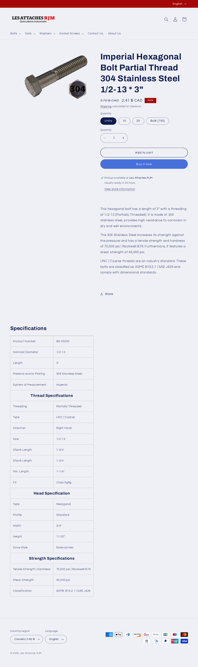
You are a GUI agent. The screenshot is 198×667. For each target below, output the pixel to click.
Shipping (106, 106)
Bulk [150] (157, 120)
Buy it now (144, 164)
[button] (15, 33)
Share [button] (109, 294)
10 (124, 120)
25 (138, 120)
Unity (108, 120)
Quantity (106, 130)
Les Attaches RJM (31, 653)
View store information (119, 189)
